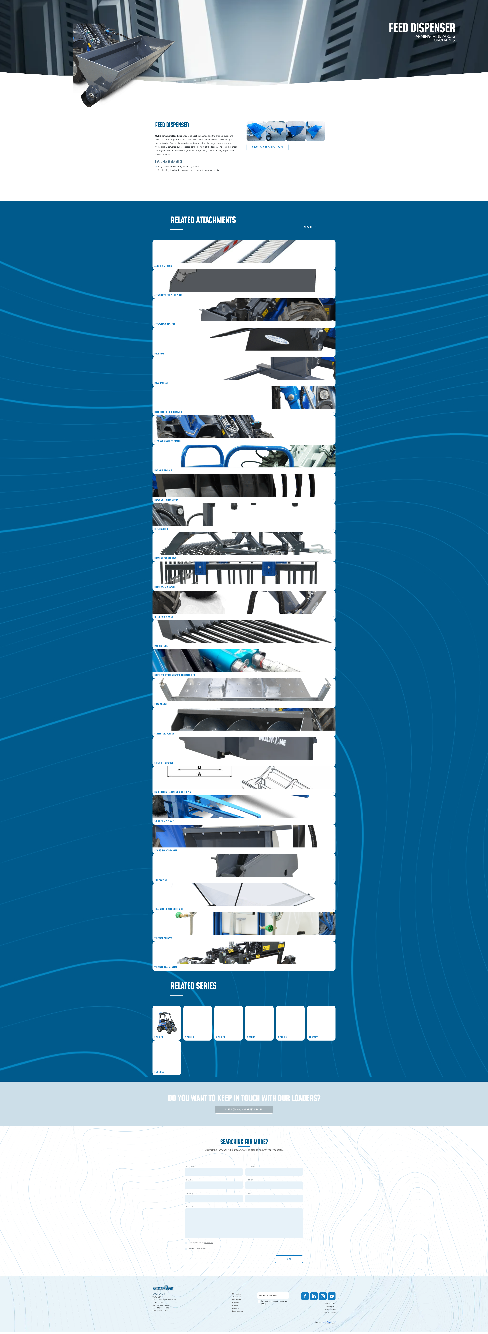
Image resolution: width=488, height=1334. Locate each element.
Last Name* (251, 1166)
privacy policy (208, 1243)
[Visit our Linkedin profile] (314, 1296)
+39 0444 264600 (162, 1305)
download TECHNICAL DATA (267, 147)
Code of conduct (330, 1313)
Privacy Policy (330, 1303)
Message (190, 1207)
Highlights (235, 1302)
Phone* (250, 1180)
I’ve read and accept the (274, 1302)
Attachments (236, 1297)
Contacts (235, 1308)
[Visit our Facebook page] (305, 1296)
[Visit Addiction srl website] (329, 1322)
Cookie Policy (331, 1306)
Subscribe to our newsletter (197, 1248)
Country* (190, 1193)
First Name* (191, 1166)
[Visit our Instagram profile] (323, 1296)
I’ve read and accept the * (201, 1243)
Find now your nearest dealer (244, 1109)
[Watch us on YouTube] (332, 1296)
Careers (235, 1305)
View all (309, 227)
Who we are (236, 1300)
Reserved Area (237, 1311)
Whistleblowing (330, 1309)
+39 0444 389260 (162, 1308)
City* (249, 1193)
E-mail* (189, 1180)
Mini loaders (236, 1294)
